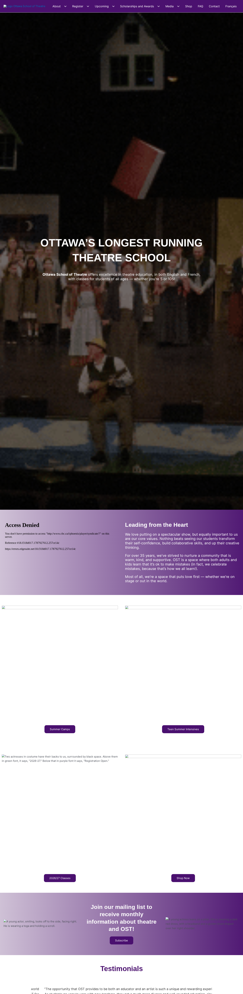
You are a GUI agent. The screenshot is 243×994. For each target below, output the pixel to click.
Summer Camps (60, 729)
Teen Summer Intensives (183, 729)
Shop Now (183, 878)
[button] (64, 6)
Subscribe (121, 940)
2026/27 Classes (59, 878)
